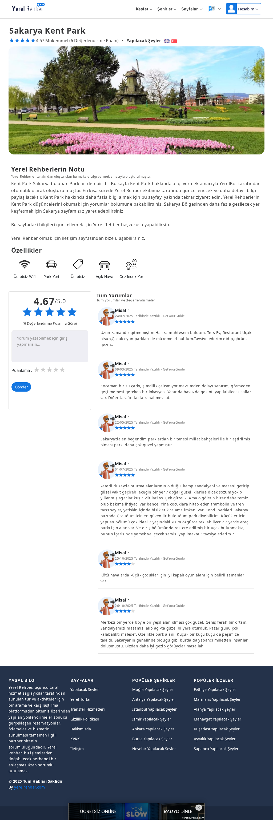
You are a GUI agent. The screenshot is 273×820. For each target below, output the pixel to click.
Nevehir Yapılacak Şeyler (154, 748)
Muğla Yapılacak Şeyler (152, 689)
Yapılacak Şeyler (144, 40)
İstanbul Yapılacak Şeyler (154, 709)
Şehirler (164, 8)
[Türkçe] (174, 40)
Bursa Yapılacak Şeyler (152, 738)
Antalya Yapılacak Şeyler (153, 699)
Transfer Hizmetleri (87, 709)
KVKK (75, 738)
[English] (166, 40)
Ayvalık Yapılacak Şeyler (215, 738)
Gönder (21, 387)
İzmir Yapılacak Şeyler (151, 719)
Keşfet (142, 8)
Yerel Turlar (80, 699)
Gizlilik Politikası (84, 719)
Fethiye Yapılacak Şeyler (215, 689)
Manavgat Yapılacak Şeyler (217, 719)
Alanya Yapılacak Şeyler (214, 709)
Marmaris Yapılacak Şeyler (217, 699)
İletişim (77, 748)
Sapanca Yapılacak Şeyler (216, 748)
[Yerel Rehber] (28, 7)
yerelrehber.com (29, 787)
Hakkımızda (80, 728)
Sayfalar (190, 8)
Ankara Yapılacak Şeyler (153, 728)
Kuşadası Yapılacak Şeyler (217, 728)
